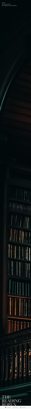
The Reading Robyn (11, 400)
